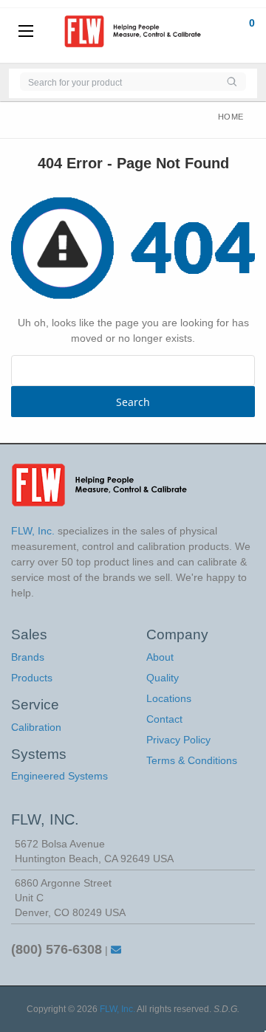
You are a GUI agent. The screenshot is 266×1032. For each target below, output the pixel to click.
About (160, 657)
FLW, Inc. (117, 1009)
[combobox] (118, 81)
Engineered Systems (59, 776)
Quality (162, 678)
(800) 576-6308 (56, 949)
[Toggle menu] (26, 32)
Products (31, 678)
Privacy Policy (178, 740)
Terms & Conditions (191, 760)
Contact (164, 719)
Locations (168, 698)
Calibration (36, 727)
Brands (27, 657)
